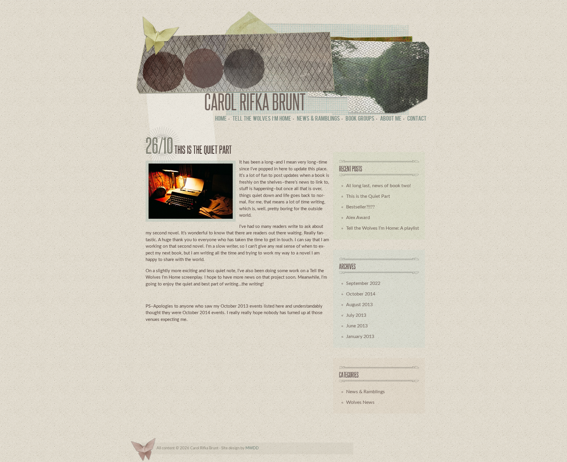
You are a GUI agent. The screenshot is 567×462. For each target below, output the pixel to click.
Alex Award (358, 217)
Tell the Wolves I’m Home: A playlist (382, 228)
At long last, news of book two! (378, 185)
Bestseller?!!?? (360, 207)
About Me (391, 119)
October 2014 (360, 294)
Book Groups (360, 119)
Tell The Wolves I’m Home (261, 119)
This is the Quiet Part (203, 149)
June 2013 (357, 326)
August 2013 (359, 304)
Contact (416, 119)
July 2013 (356, 315)
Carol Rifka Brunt (255, 101)
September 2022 (363, 283)
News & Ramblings (318, 119)
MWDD (252, 448)
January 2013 (360, 336)
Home (221, 119)
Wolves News (360, 402)
